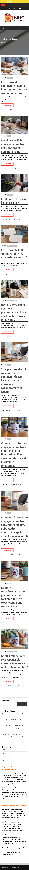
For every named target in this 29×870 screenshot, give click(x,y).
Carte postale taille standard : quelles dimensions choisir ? (14, 253)
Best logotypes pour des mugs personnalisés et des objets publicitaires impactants (13, 312)
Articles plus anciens (10, 694)
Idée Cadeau (5, 749)
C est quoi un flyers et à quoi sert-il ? (13, 725)
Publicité (10, 77)
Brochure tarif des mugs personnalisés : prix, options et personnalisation (13, 720)
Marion (19, 109)
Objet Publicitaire (12, 245)
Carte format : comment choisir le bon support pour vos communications (13, 715)
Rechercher (5, 700)
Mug (9, 136)
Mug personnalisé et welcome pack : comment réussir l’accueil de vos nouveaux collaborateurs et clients (13, 380)
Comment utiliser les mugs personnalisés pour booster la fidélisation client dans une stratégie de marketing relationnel (14, 454)
